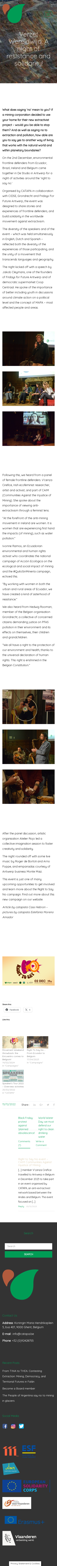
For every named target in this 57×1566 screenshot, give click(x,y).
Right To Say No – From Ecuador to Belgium (36, 1053)
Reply (21, 1206)
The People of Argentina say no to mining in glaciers (28, 1398)
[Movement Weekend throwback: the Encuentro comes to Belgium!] (13, 1042)
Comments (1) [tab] (24, 1143)
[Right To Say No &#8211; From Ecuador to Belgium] (37, 1042)
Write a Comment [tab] (41, 1143)
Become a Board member (18, 1388)
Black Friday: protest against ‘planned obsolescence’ (26, 1125)
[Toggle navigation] (48, 14)
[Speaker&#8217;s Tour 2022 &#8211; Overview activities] (13, 1076)
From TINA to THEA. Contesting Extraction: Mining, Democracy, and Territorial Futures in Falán (24, 1376)
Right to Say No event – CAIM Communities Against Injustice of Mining (35, 1162)
